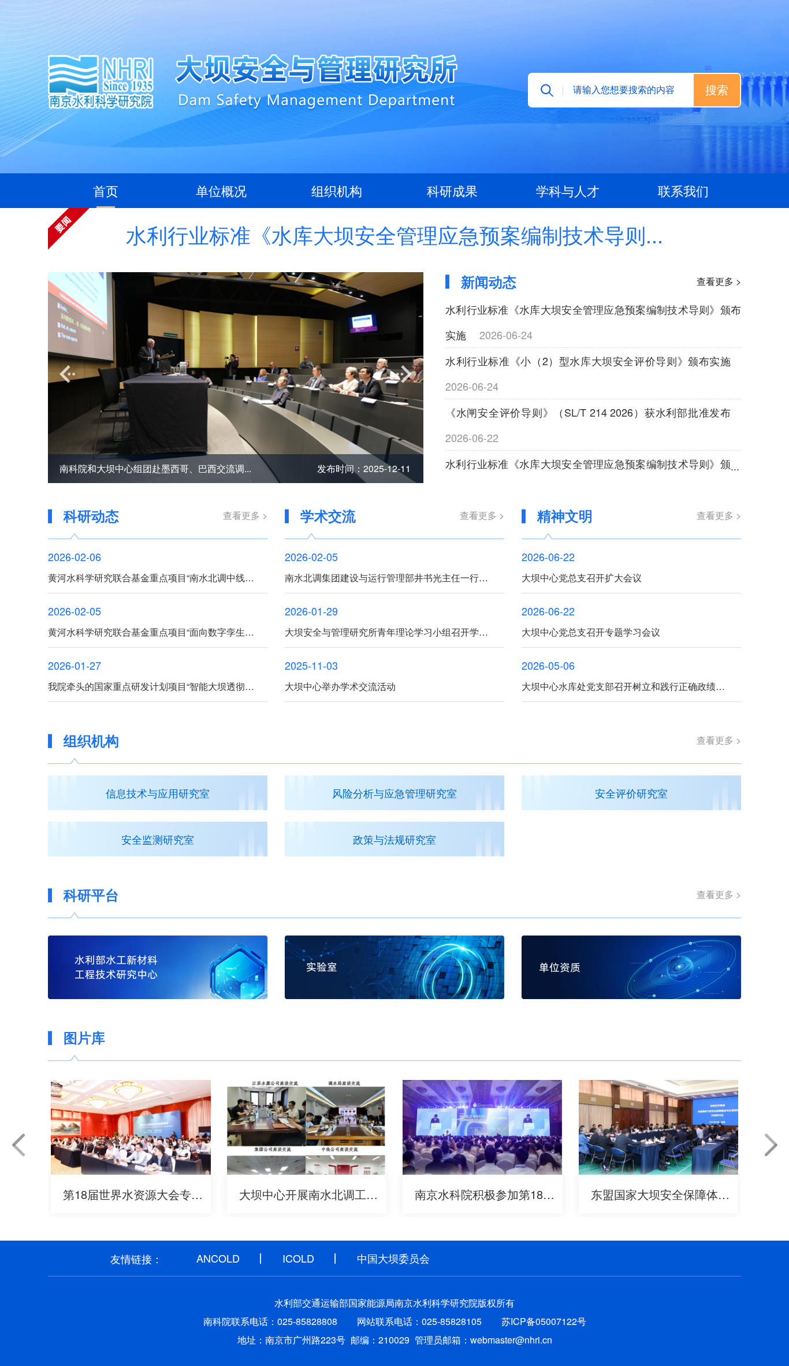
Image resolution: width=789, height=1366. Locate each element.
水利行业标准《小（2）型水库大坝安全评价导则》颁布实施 (588, 360)
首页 (105, 190)
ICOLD (298, 1258)
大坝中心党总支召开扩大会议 (582, 577)
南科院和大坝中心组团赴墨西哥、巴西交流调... (155, 468)
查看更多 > (719, 281)
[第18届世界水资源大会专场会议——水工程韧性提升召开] (131, 1127)
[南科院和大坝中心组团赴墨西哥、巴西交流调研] (235, 377)
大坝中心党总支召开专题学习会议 (591, 632)
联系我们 (683, 190)
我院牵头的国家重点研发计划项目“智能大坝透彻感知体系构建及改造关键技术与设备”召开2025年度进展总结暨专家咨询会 (157, 686)
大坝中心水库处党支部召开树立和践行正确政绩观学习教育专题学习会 (631, 686)
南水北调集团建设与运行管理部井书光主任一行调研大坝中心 (394, 577)
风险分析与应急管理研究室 (394, 792)
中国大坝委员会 (393, 1258)
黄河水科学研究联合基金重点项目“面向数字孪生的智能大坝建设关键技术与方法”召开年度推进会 (157, 632)
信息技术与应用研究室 (158, 792)
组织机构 (336, 190)
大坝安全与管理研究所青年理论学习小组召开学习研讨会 (394, 632)
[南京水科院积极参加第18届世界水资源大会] (483, 1127)
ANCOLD (218, 1258)
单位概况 (221, 190)
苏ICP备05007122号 (543, 1321)
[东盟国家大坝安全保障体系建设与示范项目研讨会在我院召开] (659, 1127)
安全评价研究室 (631, 792)
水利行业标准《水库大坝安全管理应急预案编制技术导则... (394, 234)
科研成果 (452, 190)
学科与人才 (568, 190)
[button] (67, 374)
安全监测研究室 (157, 839)
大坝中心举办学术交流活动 (340, 686)
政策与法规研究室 (394, 839)
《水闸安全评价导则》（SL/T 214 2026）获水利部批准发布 (588, 412)
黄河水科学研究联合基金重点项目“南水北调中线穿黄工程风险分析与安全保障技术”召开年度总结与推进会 (157, 577)
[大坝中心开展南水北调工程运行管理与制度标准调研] (307, 1127)
